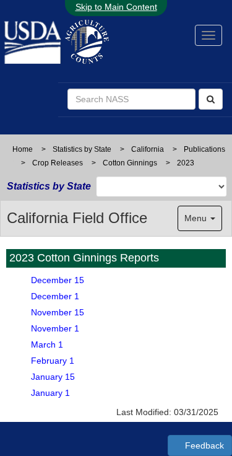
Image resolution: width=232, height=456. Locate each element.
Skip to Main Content (116, 7)
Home (22, 149)
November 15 (57, 312)
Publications (204, 149)
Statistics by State (82, 149)
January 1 (50, 393)
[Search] (211, 99)
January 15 (53, 377)
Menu (196, 218)
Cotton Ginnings (130, 163)
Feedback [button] (203, 445)
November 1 (55, 328)
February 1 (52, 361)
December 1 (55, 296)
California (147, 149)
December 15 (57, 280)
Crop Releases (57, 163)
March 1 (47, 344)
